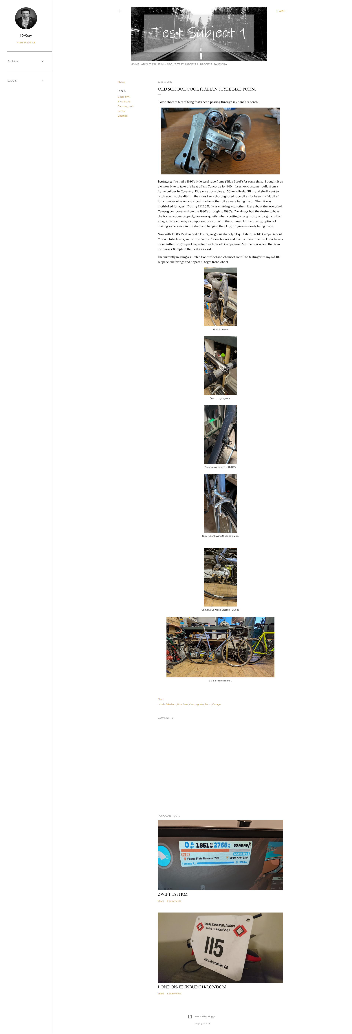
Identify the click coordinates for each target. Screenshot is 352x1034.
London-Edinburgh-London (192, 987)
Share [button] (121, 82)
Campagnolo (126, 106)
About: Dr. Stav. (152, 64)
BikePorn (123, 96)
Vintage (123, 115)
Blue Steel (124, 101)
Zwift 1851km (173, 894)
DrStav (26, 35)
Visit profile (26, 42)
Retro (121, 111)
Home (135, 64)
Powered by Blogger (205, 1016)
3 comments (174, 901)
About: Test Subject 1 (182, 64)
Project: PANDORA (213, 64)
